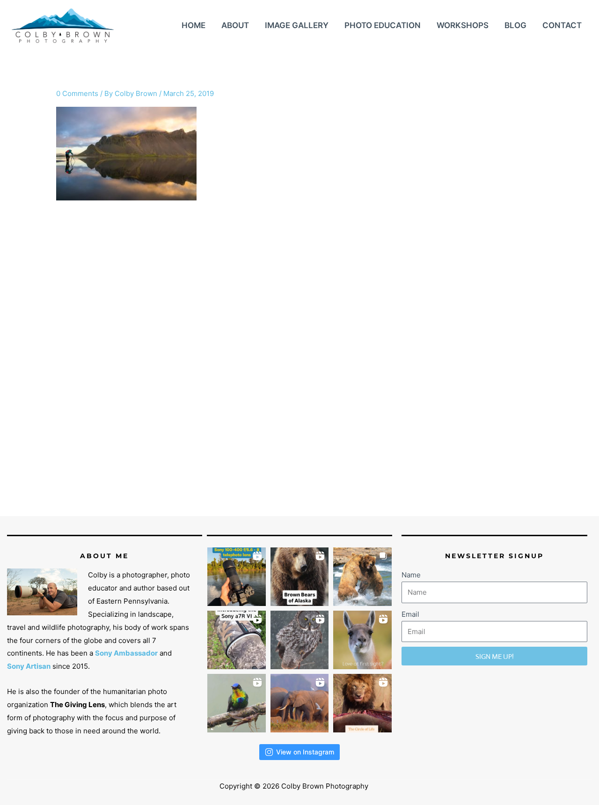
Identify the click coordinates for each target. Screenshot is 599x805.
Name (411, 574)
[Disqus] (299, 366)
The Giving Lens (77, 704)
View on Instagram (305, 752)
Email (410, 614)
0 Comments (77, 93)
